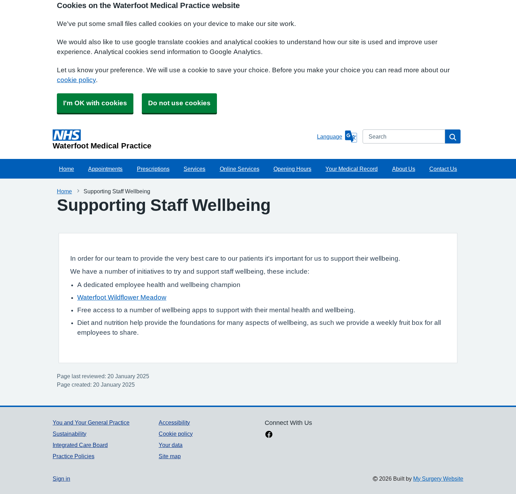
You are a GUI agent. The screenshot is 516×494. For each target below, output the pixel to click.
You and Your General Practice (91, 422)
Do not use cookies (179, 103)
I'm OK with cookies (95, 103)
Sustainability (69, 433)
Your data (171, 445)
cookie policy (76, 79)
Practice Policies (73, 456)
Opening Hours (292, 169)
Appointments (105, 169)
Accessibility (174, 422)
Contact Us (443, 169)
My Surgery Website (438, 478)
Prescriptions (153, 169)
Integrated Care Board (80, 445)
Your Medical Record (351, 169)
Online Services (239, 169)
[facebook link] (269, 435)
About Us (403, 169)
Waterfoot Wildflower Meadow (121, 297)
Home (66, 169)
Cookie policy (176, 433)
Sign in (61, 478)
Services (194, 169)
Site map (170, 456)
